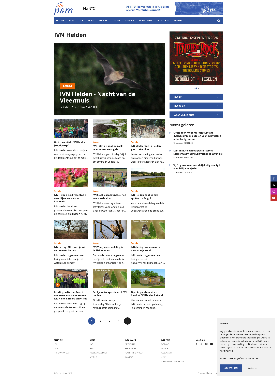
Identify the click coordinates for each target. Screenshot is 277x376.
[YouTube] (211, 344)
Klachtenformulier (134, 353)
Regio (72, 20)
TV (81, 20)
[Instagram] (206, 344)
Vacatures (163, 20)
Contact (129, 357)
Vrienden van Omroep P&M (172, 361)
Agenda (178, 20)
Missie (163, 357)
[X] (201, 344)
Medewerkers (166, 353)
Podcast (104, 20)
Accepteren (231, 368)
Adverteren (145, 20)
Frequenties (130, 348)
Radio (91, 20)
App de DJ (94, 357)
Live (55, 344)
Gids (56, 348)
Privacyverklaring (205, 373)
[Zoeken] (218, 20)
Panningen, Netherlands (97, 8)
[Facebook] (196, 344)
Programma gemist (62, 353)
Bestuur (164, 348)
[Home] (66, 8)
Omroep (129, 20)
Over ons (165, 344)
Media (117, 20)
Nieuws (60, 20)
